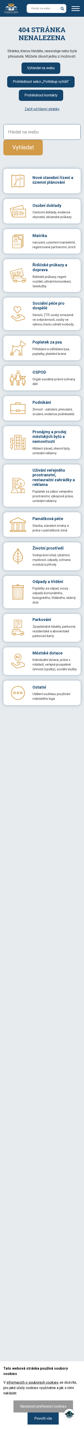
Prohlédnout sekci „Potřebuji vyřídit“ (41, 81)
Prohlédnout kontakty (41, 95)
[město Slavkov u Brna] (11, 8)
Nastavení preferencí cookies (43, 1406)
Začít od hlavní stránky (42, 109)
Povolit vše (43, 1418)
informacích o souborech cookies (32, 1382)
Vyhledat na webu (41, 68)
